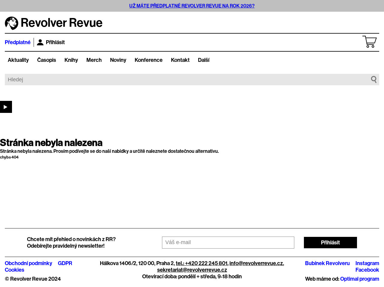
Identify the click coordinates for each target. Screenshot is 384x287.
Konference (149, 60)
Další (203, 60)
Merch (94, 60)
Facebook (367, 270)
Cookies (14, 270)
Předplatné (18, 42)
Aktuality (18, 60)
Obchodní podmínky (28, 263)
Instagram (367, 263)
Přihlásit (55, 42)
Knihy (71, 60)
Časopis (46, 60)
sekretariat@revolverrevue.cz (192, 270)
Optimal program (359, 279)
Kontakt (180, 60)
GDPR (65, 263)
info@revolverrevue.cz (256, 263)
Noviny (118, 60)
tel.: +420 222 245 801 (201, 263)
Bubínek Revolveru (327, 263)
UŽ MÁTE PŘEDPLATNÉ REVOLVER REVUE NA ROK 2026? (192, 6)
